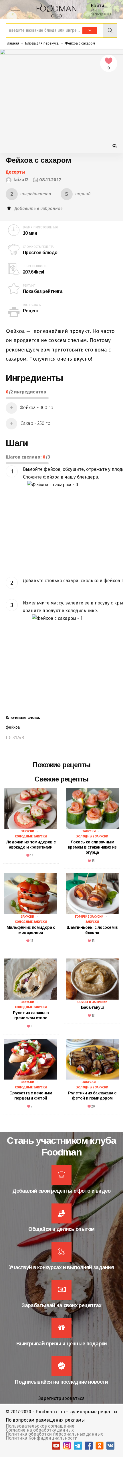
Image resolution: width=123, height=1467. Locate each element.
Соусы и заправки (92, 1002)
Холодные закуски (31, 836)
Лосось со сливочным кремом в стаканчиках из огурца (92, 847)
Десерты (15, 172)
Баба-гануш (92, 1007)
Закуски (27, 831)
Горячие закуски (89, 917)
